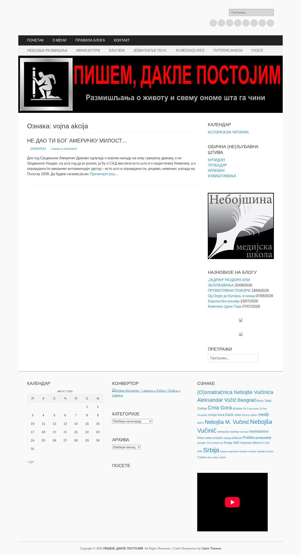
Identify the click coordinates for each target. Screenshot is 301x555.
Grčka (263, 408)
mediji (263, 414)
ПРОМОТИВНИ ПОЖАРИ (229, 290)
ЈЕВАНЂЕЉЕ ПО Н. (150, 50)
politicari (237, 437)
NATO (200, 423)
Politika (249, 437)
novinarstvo (258, 431)
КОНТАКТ (122, 40)
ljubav (254, 415)
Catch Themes (211, 548)
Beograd (247, 400)
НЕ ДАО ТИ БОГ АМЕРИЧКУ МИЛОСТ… (77, 141)
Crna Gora (220, 408)
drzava (237, 408)
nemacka (223, 431)
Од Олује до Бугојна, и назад (231, 296)
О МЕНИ (59, 40)
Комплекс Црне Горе (225, 306)
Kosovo (246, 415)
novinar (234, 431)
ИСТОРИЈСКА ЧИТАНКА (228, 132)
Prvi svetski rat (215, 442)
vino (209, 457)
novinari (244, 431)
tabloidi (261, 451)
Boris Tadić (264, 400)
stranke (252, 451)
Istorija (212, 415)
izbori (237, 415)
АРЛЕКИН (216, 170)
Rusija (228, 442)
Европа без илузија (224, 301)
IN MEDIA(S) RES (190, 50)
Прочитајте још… (104, 174)
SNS (267, 442)
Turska (201, 457)
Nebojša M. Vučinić (227, 422)
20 (65, 432)
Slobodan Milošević (252, 442)
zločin (223, 457)
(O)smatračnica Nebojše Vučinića (235, 392)
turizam (269, 451)
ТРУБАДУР (217, 165)
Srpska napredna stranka (233, 451)
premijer (201, 442)
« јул (30, 461)
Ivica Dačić (225, 415)
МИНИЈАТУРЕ (88, 50)
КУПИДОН (216, 160)
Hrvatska (202, 415)
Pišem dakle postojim (210, 437)
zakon (215, 457)
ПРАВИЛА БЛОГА (90, 40)
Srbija (211, 450)
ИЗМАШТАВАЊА (222, 176)
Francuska (253, 408)
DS (244, 408)
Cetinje (202, 408)
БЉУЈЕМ (116, 50)
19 (54, 432)
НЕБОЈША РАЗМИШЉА (47, 50)
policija (227, 438)
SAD (236, 442)
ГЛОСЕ (257, 50)
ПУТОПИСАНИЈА (228, 50)
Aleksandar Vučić (217, 400)
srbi (199, 451)
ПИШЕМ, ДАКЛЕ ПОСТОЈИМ (123, 548)
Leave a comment (63, 148)
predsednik (263, 437)
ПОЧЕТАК (35, 40)
